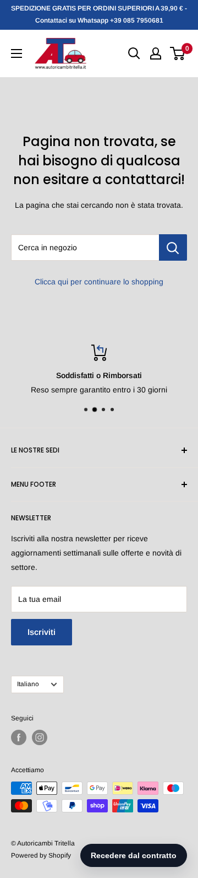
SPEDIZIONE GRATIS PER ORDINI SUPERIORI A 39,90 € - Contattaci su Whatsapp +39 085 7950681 (99, 14)
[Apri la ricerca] (134, 53)
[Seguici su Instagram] (39, 737)
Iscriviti (42, 632)
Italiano (28, 684)
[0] (178, 53)
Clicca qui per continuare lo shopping (99, 281)
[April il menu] (16, 53)
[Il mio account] (155, 53)
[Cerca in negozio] (173, 247)
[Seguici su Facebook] (18, 737)
